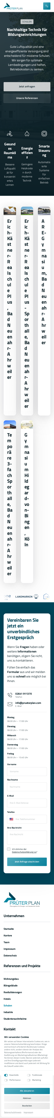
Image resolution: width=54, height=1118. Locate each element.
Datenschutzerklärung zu (24, 852)
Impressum (28, 1112)
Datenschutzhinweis (12, 1112)
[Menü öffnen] (46, 6)
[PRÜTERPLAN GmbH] (13, 6)
